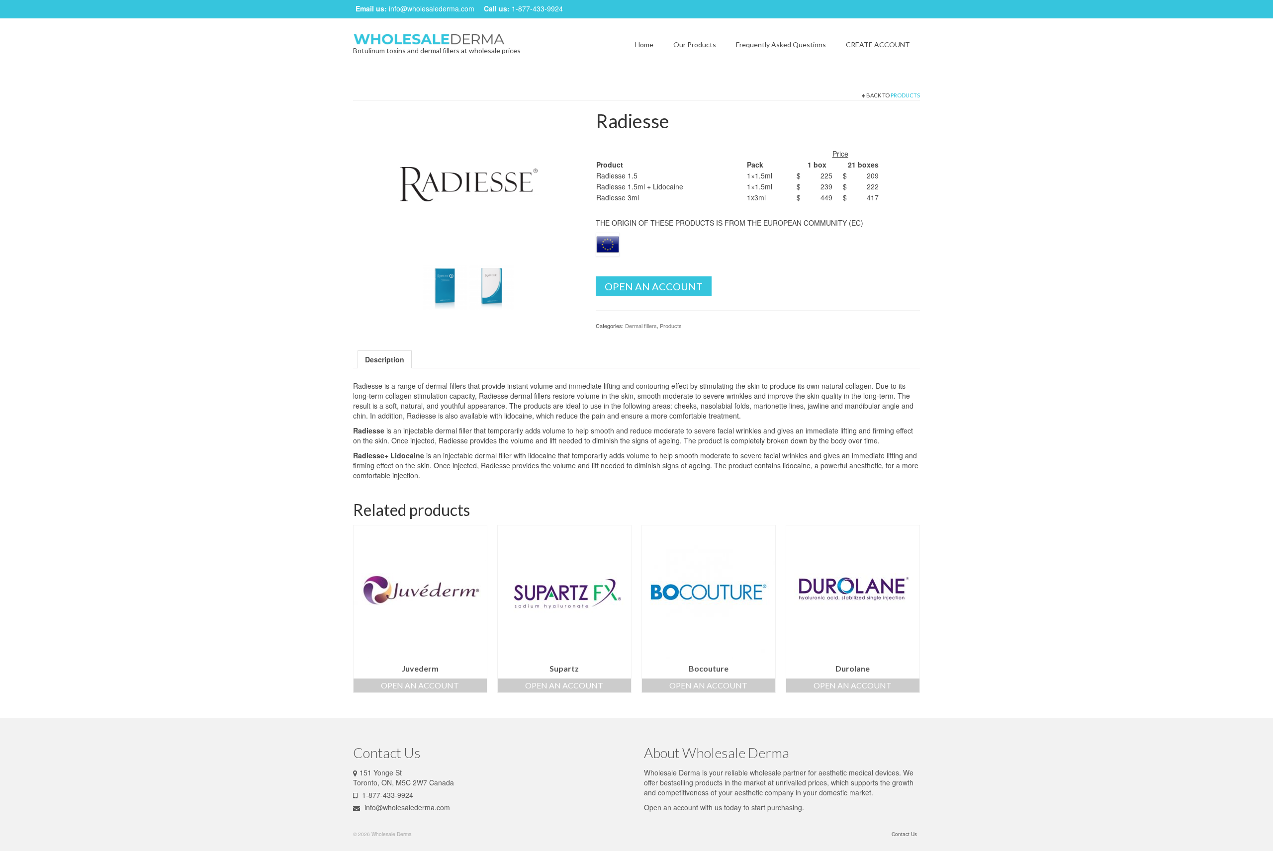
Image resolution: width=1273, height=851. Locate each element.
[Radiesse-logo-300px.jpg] (467, 184)
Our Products (694, 44)
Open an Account (654, 286)
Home (644, 44)
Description (384, 359)
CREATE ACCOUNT (878, 44)
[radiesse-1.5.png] (492, 286)
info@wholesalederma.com (431, 8)
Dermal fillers (641, 326)
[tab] (385, 359)
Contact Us (904, 834)
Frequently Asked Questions (781, 44)
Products (905, 95)
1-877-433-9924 (537, 8)
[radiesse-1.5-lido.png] (445, 286)
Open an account (671, 807)
